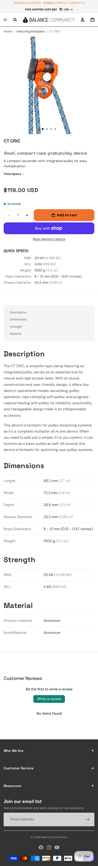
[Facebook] (41, 847)
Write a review (49, 698)
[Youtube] (57, 847)
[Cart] (93, 20)
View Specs (14, 174)
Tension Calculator (27, 3)
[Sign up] (87, 819)
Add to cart (67, 215)
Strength (16, 327)
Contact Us (77, 3)
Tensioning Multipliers (30, 31)
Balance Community (54, 837)
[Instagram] (49, 847)
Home (8, 31)
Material (15, 334)
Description (18, 312)
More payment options (49, 239)
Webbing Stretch (55, 3)
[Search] (15, 20)
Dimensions (18, 319)
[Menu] (5, 20)
